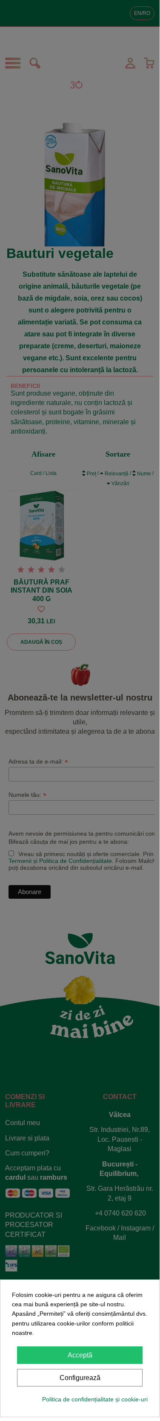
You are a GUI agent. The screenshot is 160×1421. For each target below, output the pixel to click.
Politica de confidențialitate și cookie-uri (95, 1399)
